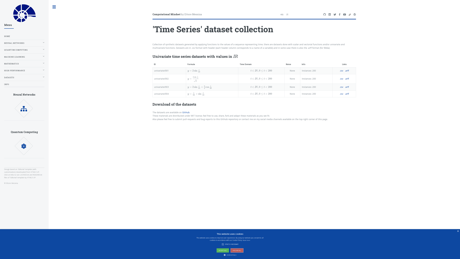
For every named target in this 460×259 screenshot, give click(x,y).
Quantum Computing (24, 132)
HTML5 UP (35, 172)
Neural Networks (24, 94)
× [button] (458, 231)
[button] (230, 255)
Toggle (54, 7)
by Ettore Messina (177, 14)
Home (7, 36)
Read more (246, 240)
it (287, 14)
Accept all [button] (223, 250)
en (282, 14)
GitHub (186, 112)
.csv (341, 70)
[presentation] (235, 56)
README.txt (37, 175)
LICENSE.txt (24, 175)
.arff (347, 70)
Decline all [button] (237, 250)
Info (6, 84)
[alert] (230, 244)
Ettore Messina (12, 183)
